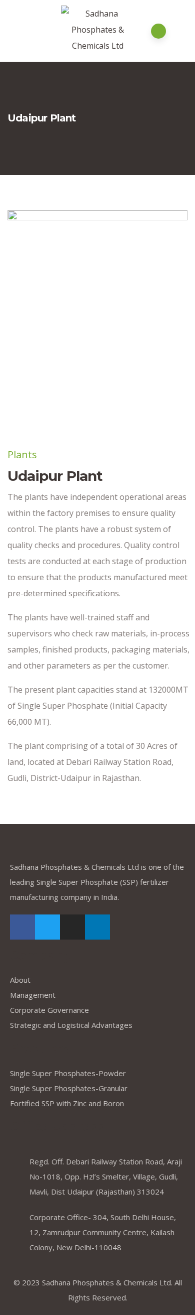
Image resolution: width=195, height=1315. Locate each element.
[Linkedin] (97, 927)
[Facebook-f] (22, 927)
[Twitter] (47, 927)
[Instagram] (72, 927)
